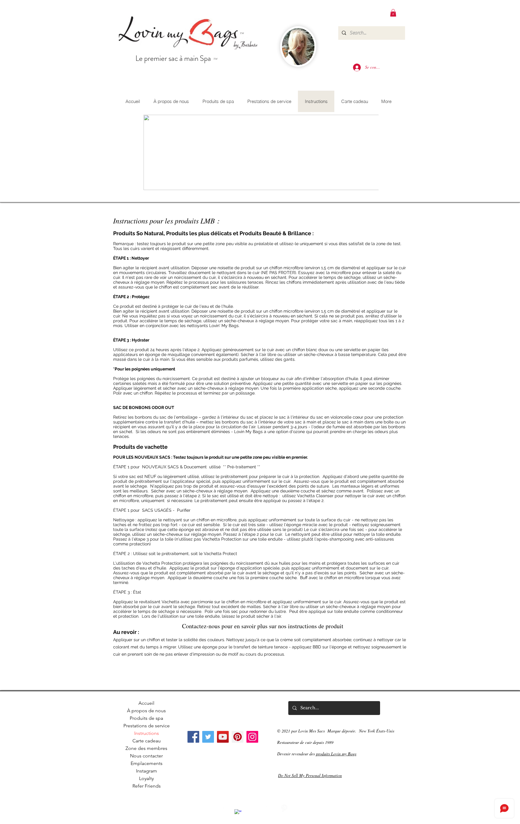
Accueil (146, 703)
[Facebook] (193, 737)
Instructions (146, 733)
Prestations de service (146, 726)
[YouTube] (223, 737)
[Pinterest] (237, 737)
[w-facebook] (238, 812)
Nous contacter (146, 756)
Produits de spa (146, 718)
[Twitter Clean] (268, 808)
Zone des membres (146, 748)
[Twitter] (208, 737)
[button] (393, 13)
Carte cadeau (146, 741)
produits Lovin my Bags (336, 754)
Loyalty (146, 778)
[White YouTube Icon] (253, 808)
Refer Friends (146, 786)
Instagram (146, 771)
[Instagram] (252, 737)
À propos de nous (146, 710)
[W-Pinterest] (284, 808)
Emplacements (146, 763)
